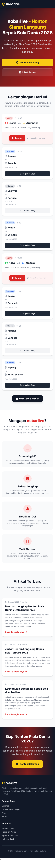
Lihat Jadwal (29, 72)
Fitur (4, 813)
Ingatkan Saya (29, 174)
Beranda (5, 806)
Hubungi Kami (8, 839)
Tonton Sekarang (29, 62)
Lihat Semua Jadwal (29, 398)
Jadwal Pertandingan (11, 809)
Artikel (4, 816)
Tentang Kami (8, 828)
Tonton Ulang (29, 210)
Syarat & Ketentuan (10, 835)
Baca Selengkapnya (14, 632)
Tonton (18, 138)
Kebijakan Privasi (9, 832)
